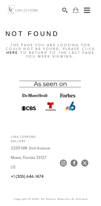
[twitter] (84, 163)
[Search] (65, 10)
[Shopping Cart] (75, 10)
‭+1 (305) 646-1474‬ (27, 177)
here (12, 53)
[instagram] (63, 163)
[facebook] (74, 163)
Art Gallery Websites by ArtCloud (64, 199)
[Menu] (87, 10)
